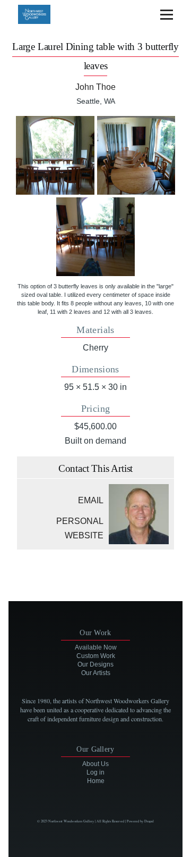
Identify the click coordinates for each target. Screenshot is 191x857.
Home (96, 781)
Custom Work (95, 656)
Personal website (79, 528)
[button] (55, 155)
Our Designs (95, 664)
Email (90, 500)
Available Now (96, 647)
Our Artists (95, 673)
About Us (95, 764)
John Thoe (95, 86)
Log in (95, 772)
